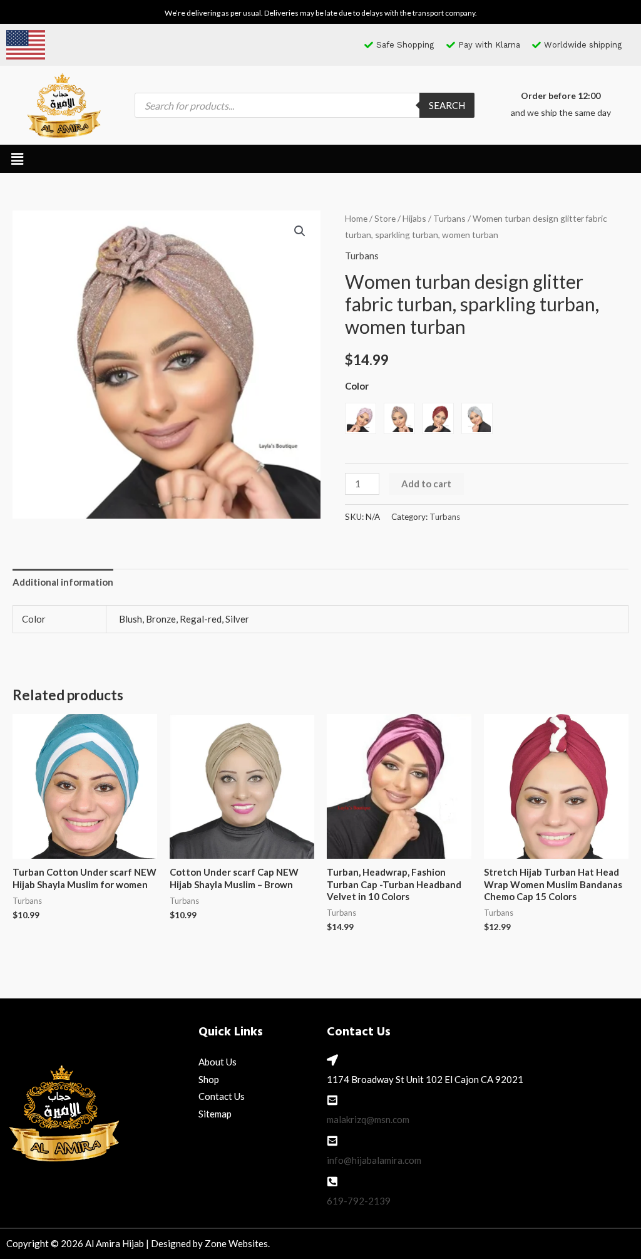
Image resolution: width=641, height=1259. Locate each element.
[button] (17, 158)
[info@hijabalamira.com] (332, 1140)
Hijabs (414, 218)
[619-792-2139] (332, 1181)
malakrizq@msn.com (368, 1119)
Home (356, 218)
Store (385, 218)
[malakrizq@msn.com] (332, 1100)
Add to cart (426, 483)
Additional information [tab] (63, 582)
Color (357, 385)
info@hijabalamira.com (374, 1160)
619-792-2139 (359, 1200)
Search (447, 105)
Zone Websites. (237, 1243)
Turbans (449, 218)
